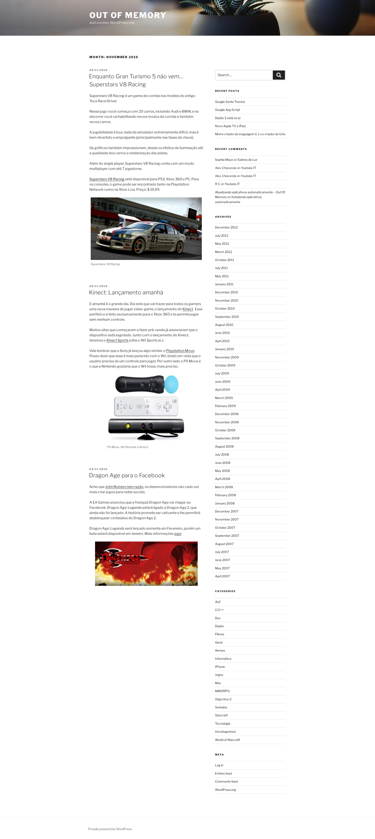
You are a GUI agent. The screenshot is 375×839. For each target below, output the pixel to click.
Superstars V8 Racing (106, 179)
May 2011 (222, 276)
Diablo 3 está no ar (228, 118)
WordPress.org (225, 789)
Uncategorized (225, 731)
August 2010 (224, 325)
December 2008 (226, 414)
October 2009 (225, 365)
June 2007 (222, 560)
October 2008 (225, 430)
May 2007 (222, 568)
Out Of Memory (127, 15)
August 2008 (224, 446)
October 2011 (224, 260)
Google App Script (227, 110)
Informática (223, 658)
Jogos (219, 674)
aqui (177, 534)
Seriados (221, 707)
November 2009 (227, 357)
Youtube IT (248, 168)
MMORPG (222, 691)
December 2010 (226, 292)
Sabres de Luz (247, 159)
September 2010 (227, 317)
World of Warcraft (227, 740)
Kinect (188, 309)
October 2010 (225, 308)
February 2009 (225, 406)
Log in (219, 765)
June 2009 (222, 381)
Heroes (220, 650)
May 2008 (222, 471)
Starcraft (221, 715)
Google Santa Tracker (230, 101)
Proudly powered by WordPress (110, 829)
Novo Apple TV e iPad (230, 126)
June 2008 (222, 463)
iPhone (220, 666)
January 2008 (225, 503)
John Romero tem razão (124, 487)
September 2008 (227, 438)
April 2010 (222, 341)
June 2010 (222, 333)
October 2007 (225, 527)
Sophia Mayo (224, 159)
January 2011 (224, 284)
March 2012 (223, 252)
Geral (218, 642)
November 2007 (226, 519)
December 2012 (226, 227)
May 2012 (222, 243)
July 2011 (221, 268)
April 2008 (222, 479)
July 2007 (222, 552)
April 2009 (222, 389)
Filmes (219, 634)
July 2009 (222, 373)
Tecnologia (222, 723)
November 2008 (227, 422)
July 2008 (222, 454)
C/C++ (219, 610)
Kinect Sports (117, 340)
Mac (218, 683)
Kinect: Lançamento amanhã (126, 292)
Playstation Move (180, 351)
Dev (218, 618)
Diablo (219, 626)
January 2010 (224, 349)
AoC (218, 602)
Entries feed (223, 773)
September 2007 (227, 535)
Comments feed (226, 781)
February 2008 (225, 495)
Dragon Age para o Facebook (127, 475)
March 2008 (224, 487)
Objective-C (223, 699)
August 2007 (224, 544)
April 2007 (222, 576)
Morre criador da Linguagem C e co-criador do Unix (250, 134)
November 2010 (226, 300)
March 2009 (224, 398)
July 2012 (221, 235)
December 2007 (226, 511)
